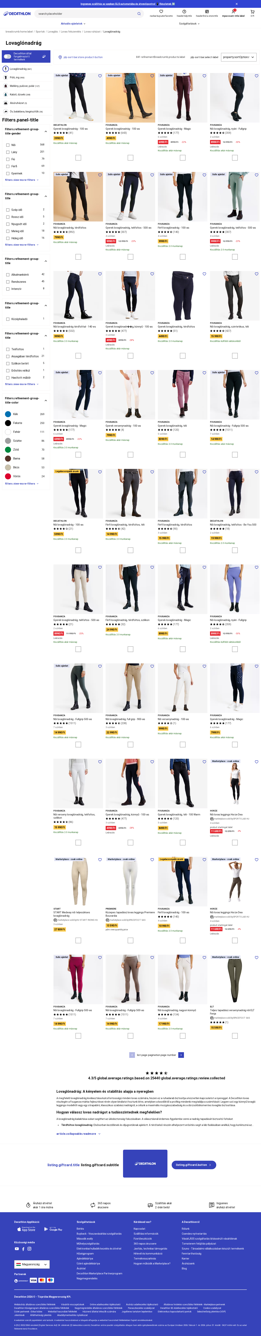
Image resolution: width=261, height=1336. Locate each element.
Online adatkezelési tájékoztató (105, 1304)
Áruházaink (188, 1263)
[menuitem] (73, 24)
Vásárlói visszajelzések (72, 1304)
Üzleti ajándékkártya (88, 1263)
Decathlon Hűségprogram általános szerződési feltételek (41, 1308)
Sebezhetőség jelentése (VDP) (211, 1311)
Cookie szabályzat (212, 1308)
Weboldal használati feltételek (62, 1311)
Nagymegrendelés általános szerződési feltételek (98, 1308)
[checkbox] (26, 414)
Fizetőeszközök (143, 1238)
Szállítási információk (146, 1233)
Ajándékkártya (85, 1258)
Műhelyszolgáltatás (88, 1243)
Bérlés (80, 1228)
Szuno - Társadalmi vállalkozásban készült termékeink (213, 1248)
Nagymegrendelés (87, 1278)
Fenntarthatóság (191, 1253)
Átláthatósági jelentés (40, 1315)
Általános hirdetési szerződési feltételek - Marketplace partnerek (194, 1304)
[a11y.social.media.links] (17, 1249)
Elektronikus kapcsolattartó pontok (174, 1311)
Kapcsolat (139, 1228)
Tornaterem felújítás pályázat (199, 1243)
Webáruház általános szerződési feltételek (34, 1304)
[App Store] (28, 1229)
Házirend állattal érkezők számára (99, 1311)
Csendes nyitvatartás (194, 1233)
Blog (184, 1268)
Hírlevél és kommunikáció (148, 1253)
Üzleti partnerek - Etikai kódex (28, 1311)
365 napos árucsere (145, 1243)
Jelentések (19, 1315)
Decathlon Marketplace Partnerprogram (99, 1273)
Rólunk (185, 1228)
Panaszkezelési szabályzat (141, 1308)
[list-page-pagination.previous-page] (132, 1055)
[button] (26, 145)
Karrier (185, 1258)
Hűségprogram (85, 1253)
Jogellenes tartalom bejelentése (137, 1311)
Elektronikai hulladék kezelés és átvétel (99, 1248)
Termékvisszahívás (145, 1258)
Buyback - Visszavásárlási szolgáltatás (99, 1233)
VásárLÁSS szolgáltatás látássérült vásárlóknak (209, 1238)
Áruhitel (81, 1268)
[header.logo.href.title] (17, 14)
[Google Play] (55, 1229)
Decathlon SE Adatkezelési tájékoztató (179, 1308)
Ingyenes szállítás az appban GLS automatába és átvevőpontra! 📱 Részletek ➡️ (128, 3)
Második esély (85, 1238)
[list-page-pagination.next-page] (181, 1055)
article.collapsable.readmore (76, 1133)
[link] (194, 1165)
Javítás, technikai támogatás (150, 1248)
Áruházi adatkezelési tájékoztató (142, 1304)
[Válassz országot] (32, 1264)
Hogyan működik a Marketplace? (152, 1263)
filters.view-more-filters (20, 180)
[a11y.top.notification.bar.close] (236, 4)
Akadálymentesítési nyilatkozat (72, 1315)
